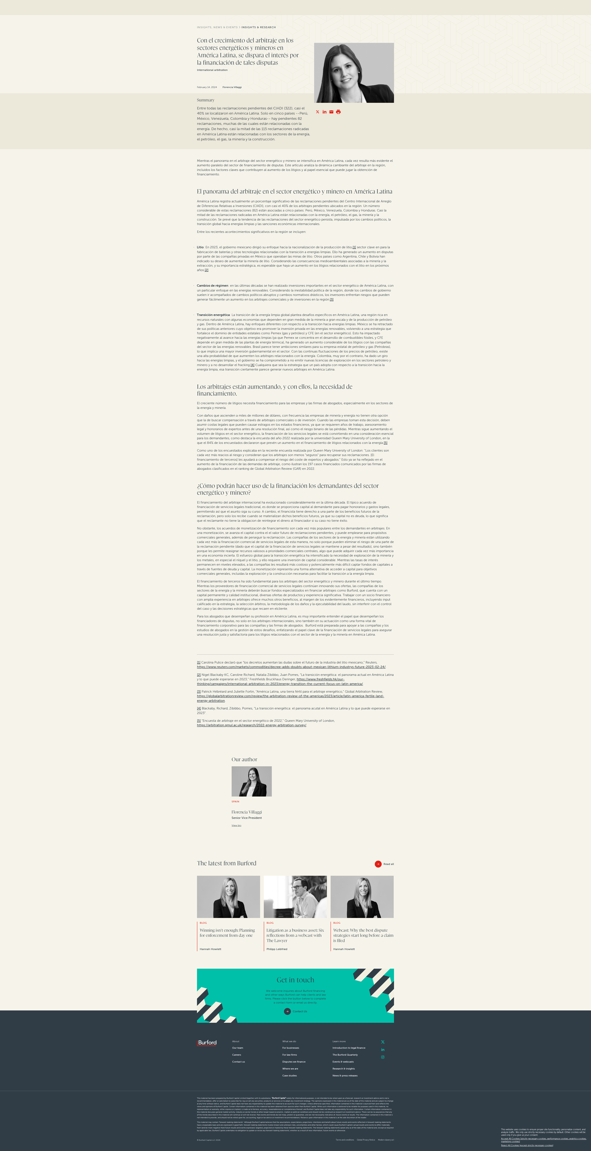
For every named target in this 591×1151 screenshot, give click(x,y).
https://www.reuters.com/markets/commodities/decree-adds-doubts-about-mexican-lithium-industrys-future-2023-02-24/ (291, 667)
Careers (236, 1054)
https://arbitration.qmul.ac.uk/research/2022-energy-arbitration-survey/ (251, 725)
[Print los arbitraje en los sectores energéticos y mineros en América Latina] (338, 112)
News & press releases (345, 1075)
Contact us (238, 1061)
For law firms (289, 1054)
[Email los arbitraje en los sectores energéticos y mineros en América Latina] (331, 112)
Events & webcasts (343, 1061)
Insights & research (258, 27)
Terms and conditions (345, 1140)
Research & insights (344, 1068)
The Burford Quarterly (345, 1054)
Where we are (290, 1068)
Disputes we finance (294, 1061)
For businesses (290, 1047)
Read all (389, 864)
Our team (237, 1047)
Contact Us (300, 1011)
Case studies (289, 1075)
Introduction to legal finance (349, 1047)
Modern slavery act (386, 1140)
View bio (236, 825)
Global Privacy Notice (366, 1140)
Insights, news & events (217, 27)
